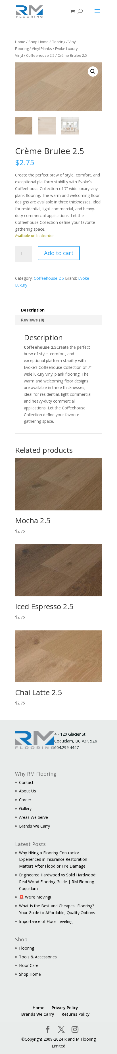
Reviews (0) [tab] (32, 320)
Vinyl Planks (42, 48)
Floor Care (28, 965)
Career (25, 799)
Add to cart (59, 253)
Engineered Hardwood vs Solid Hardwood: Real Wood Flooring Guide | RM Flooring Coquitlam (57, 881)
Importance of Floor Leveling (45, 921)
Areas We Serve (33, 817)
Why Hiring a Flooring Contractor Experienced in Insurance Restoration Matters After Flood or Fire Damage (53, 859)
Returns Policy (76, 1014)
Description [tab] (33, 310)
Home (20, 41)
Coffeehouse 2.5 (40, 55)
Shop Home (38, 41)
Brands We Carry (34, 826)
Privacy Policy (65, 1007)
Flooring (58, 41)
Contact (26, 782)
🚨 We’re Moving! (35, 897)
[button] (93, 71)
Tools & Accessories (38, 957)
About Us (27, 791)
